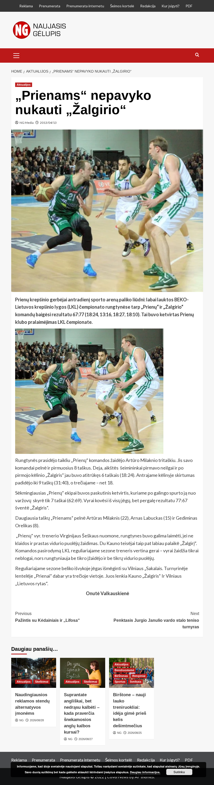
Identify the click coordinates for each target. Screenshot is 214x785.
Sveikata (135, 681)
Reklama (26, 6)
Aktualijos (24, 84)
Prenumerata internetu (85, 6)
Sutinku (179, 772)
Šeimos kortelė (122, 6)
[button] (16, 54)
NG (21, 720)
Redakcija (148, 6)
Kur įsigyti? (171, 6)
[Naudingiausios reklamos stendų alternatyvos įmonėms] (33, 673)
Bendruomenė (124, 670)
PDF (189, 6)
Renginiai (138, 675)
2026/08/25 (135, 732)
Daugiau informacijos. (145, 772)
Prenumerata (49, 6)
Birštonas (121, 675)
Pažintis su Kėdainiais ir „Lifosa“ (47, 617)
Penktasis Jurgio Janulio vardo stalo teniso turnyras (156, 620)
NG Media (27, 123)
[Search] (197, 55)
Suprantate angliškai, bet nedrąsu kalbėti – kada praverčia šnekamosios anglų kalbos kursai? (81, 713)
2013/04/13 (48, 123)
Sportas (120, 681)
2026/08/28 (37, 720)
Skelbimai (41, 681)
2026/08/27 (86, 739)
